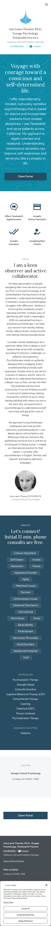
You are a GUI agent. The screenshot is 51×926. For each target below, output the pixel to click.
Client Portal (25, 176)
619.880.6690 (17, 46)
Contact (37, 46)
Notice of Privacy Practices (13, 861)
